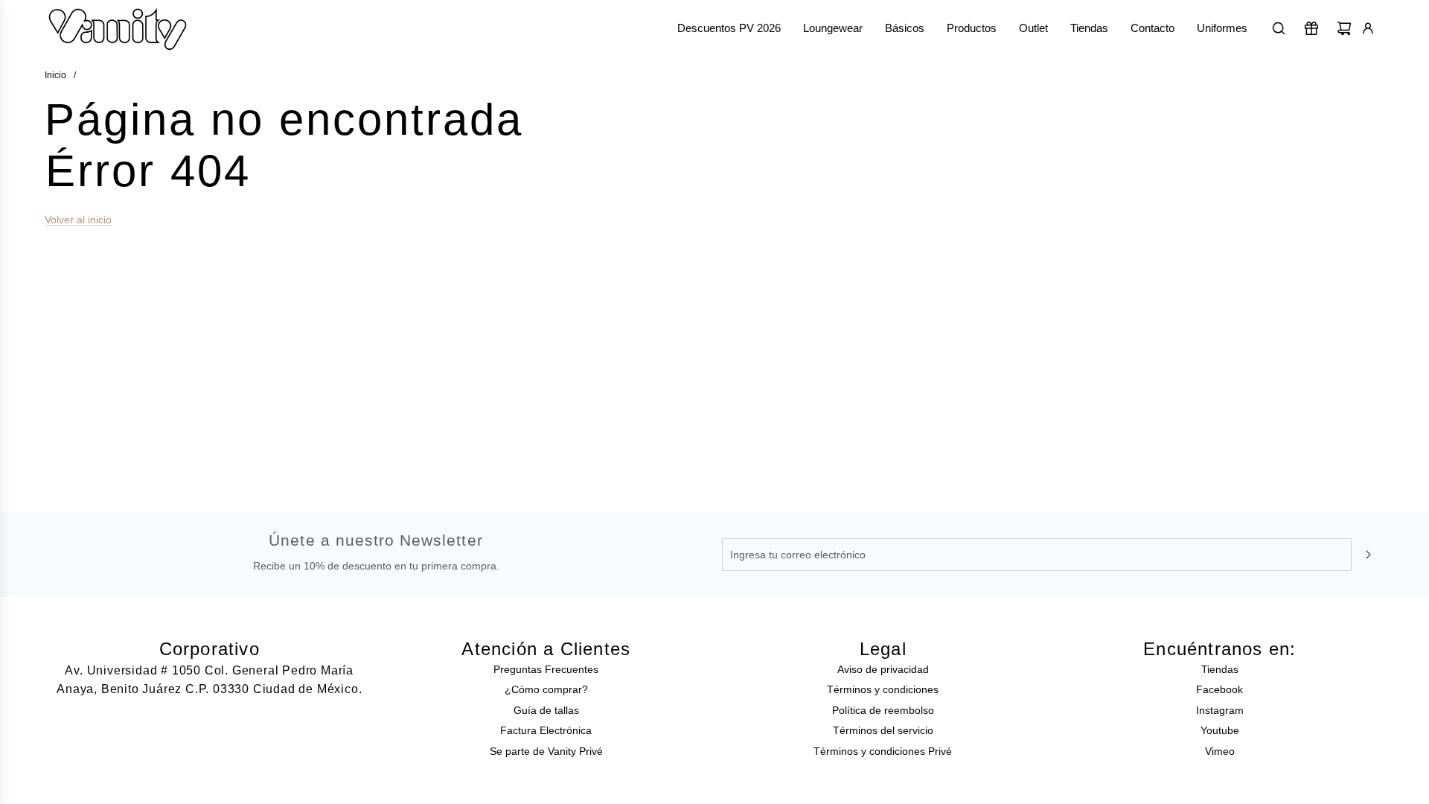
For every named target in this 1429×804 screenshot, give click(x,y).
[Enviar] (1368, 554)
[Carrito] (1344, 28)
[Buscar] (1278, 28)
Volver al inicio (78, 220)
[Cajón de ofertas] (1311, 28)
